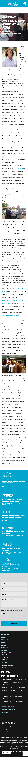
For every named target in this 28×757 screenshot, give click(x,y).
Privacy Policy (8, 709)
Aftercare (5, 657)
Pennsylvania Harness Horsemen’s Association (11, 683)
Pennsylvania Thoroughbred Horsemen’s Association (13, 697)
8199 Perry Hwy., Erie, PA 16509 (10, 568)
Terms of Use (8, 707)
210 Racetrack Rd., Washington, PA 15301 (12, 535)
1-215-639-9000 (6, 553)
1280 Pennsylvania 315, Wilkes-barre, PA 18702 (13, 485)
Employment (5, 667)
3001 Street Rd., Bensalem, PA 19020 (11, 552)
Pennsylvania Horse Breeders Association (13, 687)
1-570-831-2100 (5, 488)
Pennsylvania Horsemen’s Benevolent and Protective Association (13, 692)
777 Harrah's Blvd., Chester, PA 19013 (11, 503)
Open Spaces (5, 659)
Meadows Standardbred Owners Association (14, 679)
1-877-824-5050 (6, 537)
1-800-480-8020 (6, 504)
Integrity (4, 655)
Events (4, 642)
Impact (4, 650)
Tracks (4, 637)
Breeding (5, 640)
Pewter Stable (19, 168)
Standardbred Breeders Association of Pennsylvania (13, 703)
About (4, 663)
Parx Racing (13, 256)
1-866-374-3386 (6, 570)
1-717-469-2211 (5, 520)
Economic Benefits (7, 652)
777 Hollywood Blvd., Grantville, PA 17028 (13, 519)
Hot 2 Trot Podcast (13, 11)
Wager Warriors (13, 9)
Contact (5, 635)
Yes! (4, 613)
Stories (4, 647)
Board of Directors (7, 665)
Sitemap (5, 712)
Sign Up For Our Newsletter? (11, 610)
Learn (4, 645)
